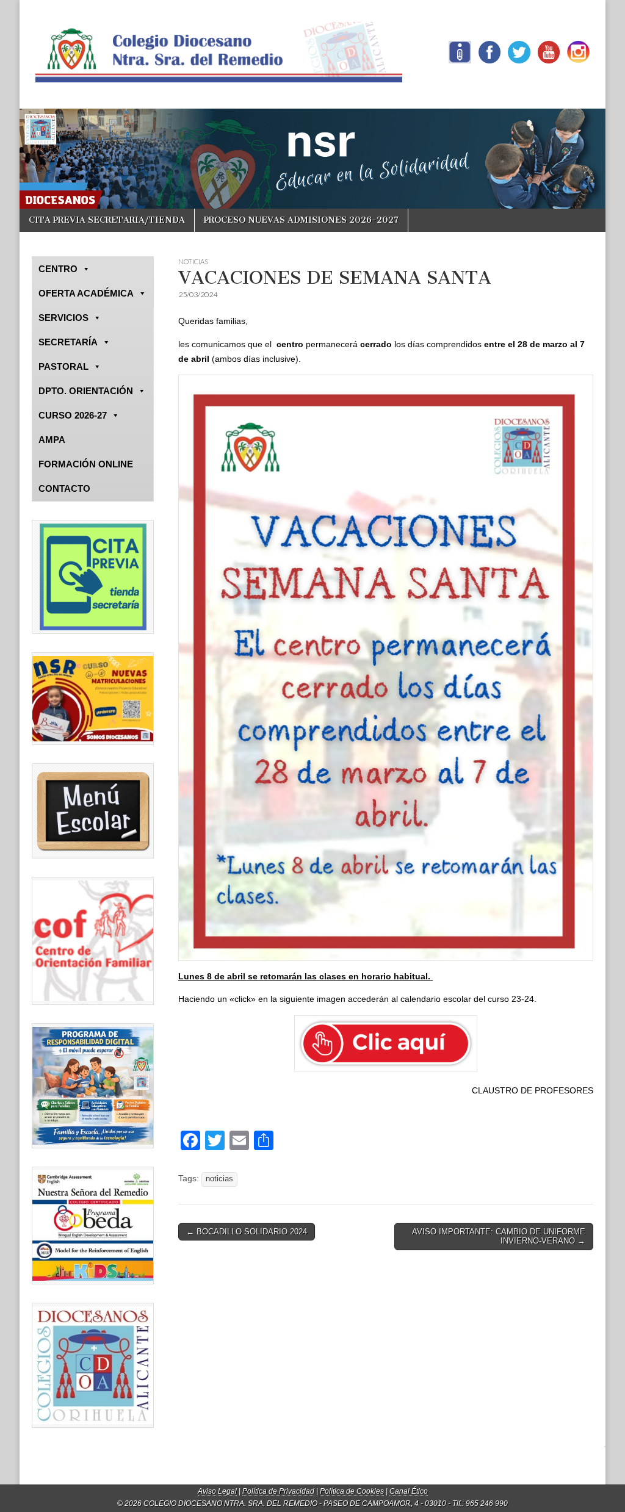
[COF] (92, 940)
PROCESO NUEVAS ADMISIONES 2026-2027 (301, 220)
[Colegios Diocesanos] (92, 1365)
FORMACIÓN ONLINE (85, 464)
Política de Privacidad (278, 1491)
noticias (219, 1179)
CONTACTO (64, 488)
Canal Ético (408, 1491)
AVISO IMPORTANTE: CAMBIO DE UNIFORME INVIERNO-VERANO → (498, 1236)
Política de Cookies (352, 1491)
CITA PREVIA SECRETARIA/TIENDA (107, 220)
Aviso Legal (217, 1491)
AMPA (51, 439)
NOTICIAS (193, 261)
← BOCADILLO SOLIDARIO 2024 (246, 1231)
